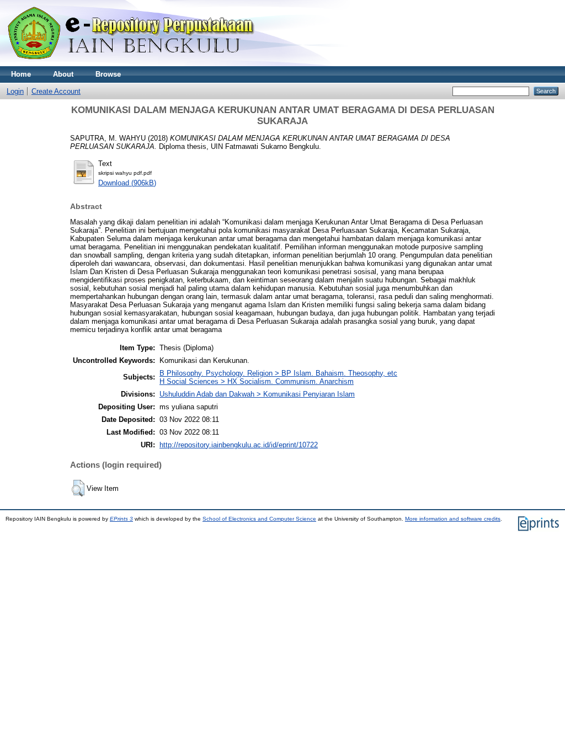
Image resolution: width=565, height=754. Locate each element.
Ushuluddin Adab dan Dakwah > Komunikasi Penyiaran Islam (257, 394)
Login (15, 91)
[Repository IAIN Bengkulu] (143, 64)
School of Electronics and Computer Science (259, 519)
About (63, 74)
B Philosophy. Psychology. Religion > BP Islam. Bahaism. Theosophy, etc (278, 373)
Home (21, 74)
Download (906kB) (127, 183)
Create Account (56, 91)
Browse (108, 74)
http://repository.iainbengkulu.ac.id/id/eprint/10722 (238, 445)
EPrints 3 (121, 519)
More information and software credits (452, 519)
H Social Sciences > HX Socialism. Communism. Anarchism (256, 381)
